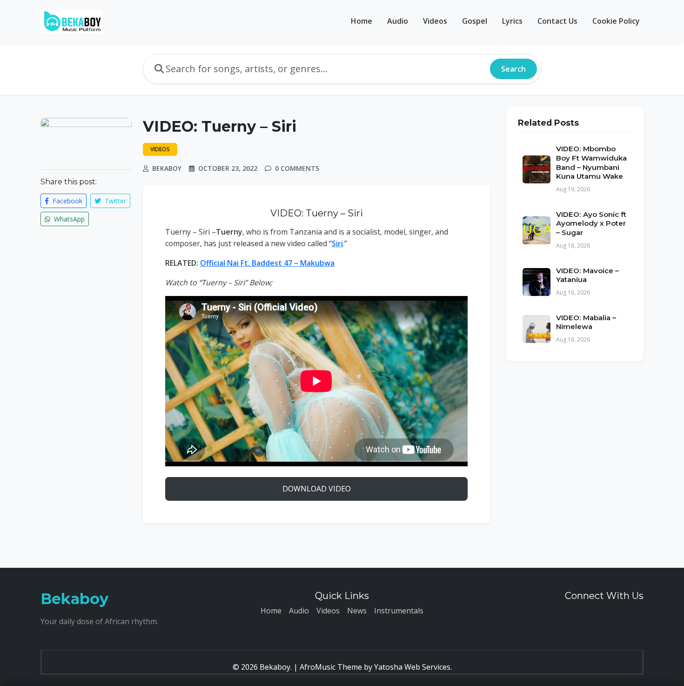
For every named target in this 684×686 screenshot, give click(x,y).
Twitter (114, 200)
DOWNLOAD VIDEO (316, 489)
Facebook (66, 200)
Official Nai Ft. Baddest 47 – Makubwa (267, 263)
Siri (337, 243)
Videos (435, 21)
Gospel (474, 21)
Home (361, 21)
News (357, 610)
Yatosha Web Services (412, 667)
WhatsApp (68, 219)
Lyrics (512, 21)
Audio (397, 21)
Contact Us (557, 21)
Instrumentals (398, 610)
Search (513, 69)
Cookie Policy (616, 21)
